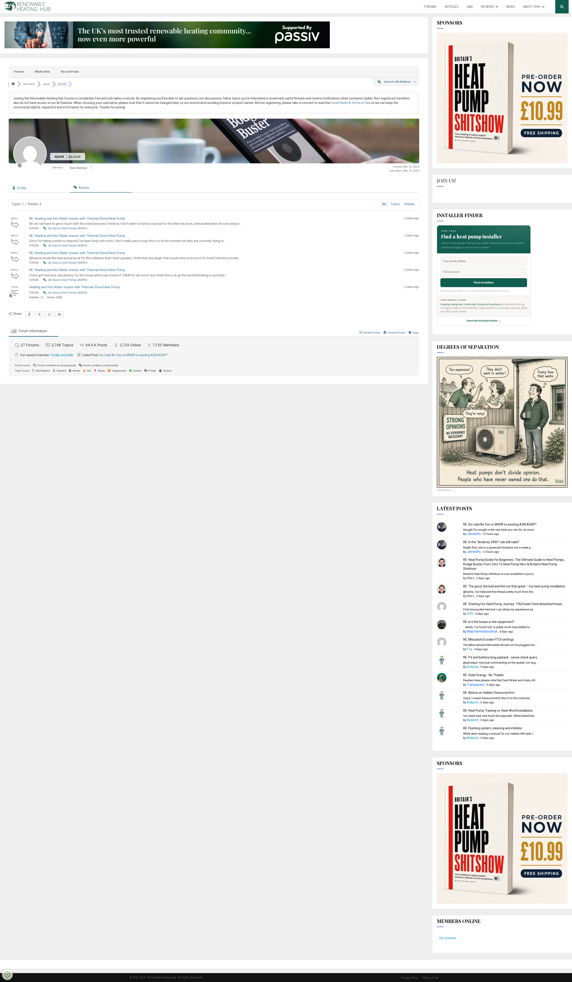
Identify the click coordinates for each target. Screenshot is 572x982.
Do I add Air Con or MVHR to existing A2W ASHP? (134, 355)
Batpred (472, 667)
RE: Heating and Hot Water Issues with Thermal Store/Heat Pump (77, 219)
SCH (470, 613)
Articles (451, 6)
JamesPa (474, 534)
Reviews (487, 6)
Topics (395, 204)
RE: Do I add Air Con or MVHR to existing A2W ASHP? (499, 524)
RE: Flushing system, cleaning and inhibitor (492, 728)
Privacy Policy (409, 977)
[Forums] (13, 84)
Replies (409, 204)
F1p (469, 649)
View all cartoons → (445, 490)
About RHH (531, 6)
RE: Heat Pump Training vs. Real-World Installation (498, 710)
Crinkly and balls (62, 355)
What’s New (42, 71)
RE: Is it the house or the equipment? (488, 622)
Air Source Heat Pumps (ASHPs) (67, 228)
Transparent (475, 684)
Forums (430, 6)
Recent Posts (70, 71)
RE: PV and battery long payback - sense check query (500, 657)
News (510, 6)
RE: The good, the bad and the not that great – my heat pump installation (514, 586)
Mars (470, 578)
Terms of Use (430, 977)
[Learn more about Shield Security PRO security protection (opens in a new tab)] (7, 974)
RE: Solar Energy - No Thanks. (483, 675)
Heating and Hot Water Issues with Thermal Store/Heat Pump (74, 287)
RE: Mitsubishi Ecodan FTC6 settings (488, 639)
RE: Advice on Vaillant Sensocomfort (489, 692)
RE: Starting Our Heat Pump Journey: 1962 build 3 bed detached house (512, 604)
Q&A (470, 6)
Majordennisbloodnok (482, 631)
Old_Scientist (447, 938)
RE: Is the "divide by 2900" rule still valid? (491, 542)
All (384, 204)
